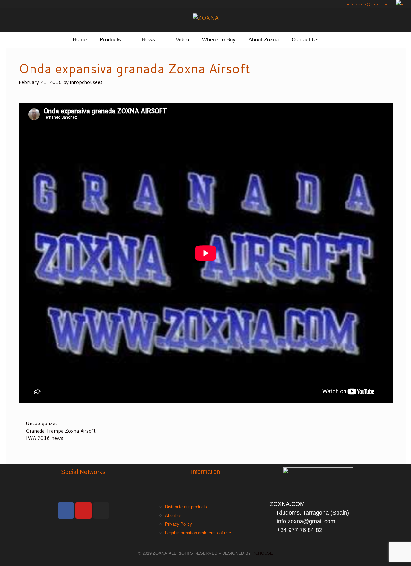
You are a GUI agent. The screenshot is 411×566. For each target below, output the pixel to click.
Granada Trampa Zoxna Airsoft (61, 430)
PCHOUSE (262, 553)
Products (110, 40)
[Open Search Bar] (335, 40)
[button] (128, 40)
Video (182, 40)
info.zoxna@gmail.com (367, 4)
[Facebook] (66, 510)
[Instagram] (101, 510)
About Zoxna (264, 40)
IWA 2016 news (44, 438)
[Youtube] (83, 510)
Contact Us (305, 40)
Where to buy (219, 40)
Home (80, 40)
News (148, 40)
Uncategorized (42, 423)
